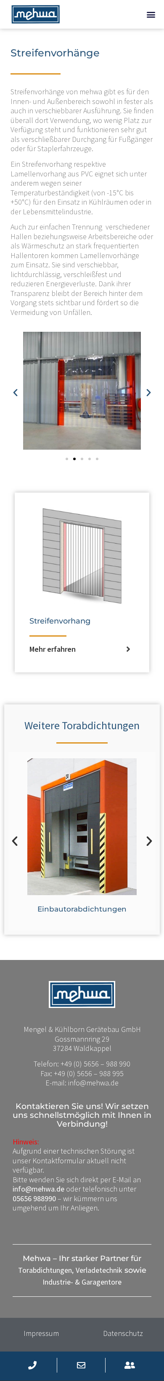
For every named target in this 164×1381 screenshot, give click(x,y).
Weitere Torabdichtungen (82, 725)
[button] (151, 14)
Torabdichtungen (45, 1270)
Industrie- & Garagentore (82, 1282)
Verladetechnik (99, 1270)
